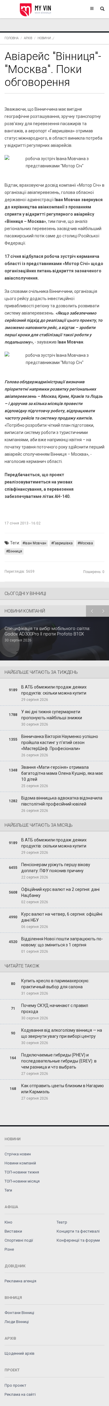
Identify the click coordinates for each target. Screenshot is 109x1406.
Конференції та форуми (78, 1240)
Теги (8, 1190)
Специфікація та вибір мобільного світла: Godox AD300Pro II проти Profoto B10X (47, 631)
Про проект (15, 1385)
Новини (44, 38)
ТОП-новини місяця (22, 1181)
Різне (9, 1249)
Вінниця (15, 551)
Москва (86, 543)
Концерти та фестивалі (78, 1231)
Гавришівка (63, 543)
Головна (11, 38)
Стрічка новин (18, 1154)
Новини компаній (20, 1163)
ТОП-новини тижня (22, 1172)
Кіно (8, 1222)
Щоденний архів (20, 1353)
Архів (28, 38)
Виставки (13, 1231)
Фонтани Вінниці (19, 1312)
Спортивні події (19, 1240)
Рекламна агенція (20, 1281)
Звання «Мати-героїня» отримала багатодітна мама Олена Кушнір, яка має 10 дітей (62, 773)
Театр (62, 1222)
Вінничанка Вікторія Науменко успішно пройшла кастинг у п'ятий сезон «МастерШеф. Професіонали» (59, 742)
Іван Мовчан (35, 543)
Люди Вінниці (17, 1321)
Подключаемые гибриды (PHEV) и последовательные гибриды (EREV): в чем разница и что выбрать (59, 1061)
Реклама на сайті (20, 1394)
